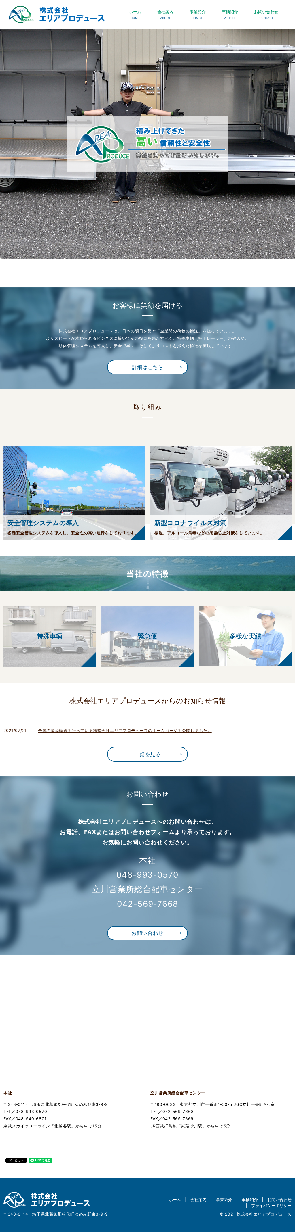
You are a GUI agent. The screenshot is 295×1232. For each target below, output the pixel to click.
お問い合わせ (266, 14)
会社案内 (165, 14)
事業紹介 (198, 14)
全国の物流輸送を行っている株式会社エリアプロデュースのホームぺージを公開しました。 (125, 730)
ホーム (135, 14)
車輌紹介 (230, 14)
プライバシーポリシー (271, 1205)
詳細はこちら (147, 367)
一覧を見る (147, 754)
